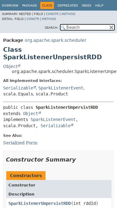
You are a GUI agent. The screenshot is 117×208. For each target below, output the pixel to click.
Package (29, 5)
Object (10, 66)
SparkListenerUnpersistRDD (39, 203)
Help (99, 5)
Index (86, 5)
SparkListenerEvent (60, 87)
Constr (52, 14)
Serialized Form (20, 142)
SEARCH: (51, 27)
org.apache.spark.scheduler (55, 40)
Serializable (18, 87)
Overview (10, 5)
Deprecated (67, 5)
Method (68, 14)
